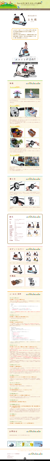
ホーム (19, 450)
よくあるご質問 (34, 450)
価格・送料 (30, 450)
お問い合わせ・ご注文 (39, 450)
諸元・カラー (26, 450)
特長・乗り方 (22, 450)
